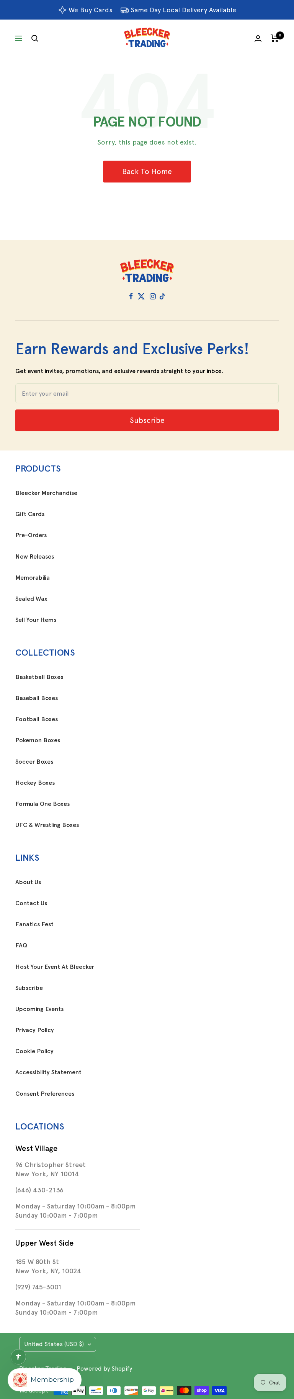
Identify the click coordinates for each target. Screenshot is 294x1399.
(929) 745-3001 (38, 1287)
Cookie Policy (34, 1051)
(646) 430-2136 (39, 1190)
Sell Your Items (35, 619)
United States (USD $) (54, 1344)
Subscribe (29, 988)
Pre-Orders (31, 535)
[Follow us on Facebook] (131, 296)
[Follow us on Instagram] (153, 296)
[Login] (258, 38)
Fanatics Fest (34, 924)
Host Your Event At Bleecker (54, 966)
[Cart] (275, 38)
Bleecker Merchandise (46, 493)
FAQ (21, 945)
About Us (28, 882)
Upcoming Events (39, 1009)
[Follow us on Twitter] (141, 296)
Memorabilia (32, 577)
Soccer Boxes (34, 761)
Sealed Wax (31, 598)
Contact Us (31, 903)
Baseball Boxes (36, 698)
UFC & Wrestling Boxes (47, 825)
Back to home (147, 171)
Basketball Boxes (39, 677)
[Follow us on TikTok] (162, 296)
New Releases (34, 556)
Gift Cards (29, 514)
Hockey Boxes (35, 782)
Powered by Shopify (104, 1368)
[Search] (34, 38)
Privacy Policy (34, 1030)
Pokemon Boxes (37, 740)
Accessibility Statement (48, 1072)
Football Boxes (36, 719)
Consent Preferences (44, 1093)
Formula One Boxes (42, 804)
